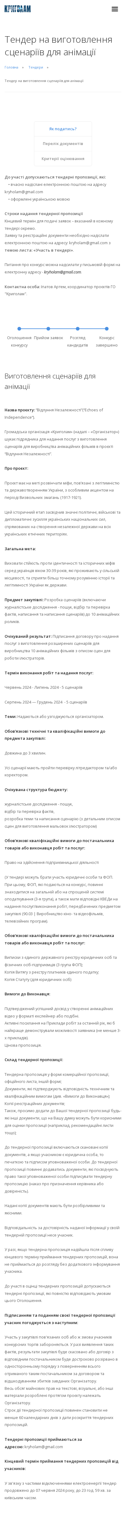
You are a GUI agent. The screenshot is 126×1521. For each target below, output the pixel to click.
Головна (11, 67)
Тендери (35, 67)
